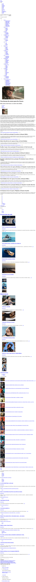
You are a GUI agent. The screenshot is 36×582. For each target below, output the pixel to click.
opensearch (1, 14)
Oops (3, 13)
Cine (2, 1)
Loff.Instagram (4, 372)
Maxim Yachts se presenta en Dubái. (8, 258)
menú (1, 2)
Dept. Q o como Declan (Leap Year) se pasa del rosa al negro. (11, 491)
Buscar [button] (10, 15)
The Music (3, 10)
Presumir (3, 5)
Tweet (3, 106)
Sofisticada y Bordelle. (6, 306)
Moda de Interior (4, 294)
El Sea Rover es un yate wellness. (8, 274)
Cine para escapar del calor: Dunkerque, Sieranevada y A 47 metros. (14, 448)
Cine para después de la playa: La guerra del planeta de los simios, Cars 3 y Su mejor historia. (18, 453)
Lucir (3, 4)
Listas (3, 212)
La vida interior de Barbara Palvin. (8, 337)
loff (1, 0)
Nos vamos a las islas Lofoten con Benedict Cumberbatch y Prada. (12, 534)
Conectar (3, 9)
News (3, 481)
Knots (3, 211)
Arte (2, 498)
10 (2, 202)
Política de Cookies (4, 572)
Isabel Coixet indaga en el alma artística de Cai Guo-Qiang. (13, 416)
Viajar (3, 7)
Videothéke (7, 76)
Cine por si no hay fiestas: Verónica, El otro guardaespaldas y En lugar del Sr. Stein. (16, 425)
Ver (0, 1)
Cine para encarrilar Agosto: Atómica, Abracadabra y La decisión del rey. (15, 439)
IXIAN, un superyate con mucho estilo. (9, 227)
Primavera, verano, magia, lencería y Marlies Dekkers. (12, 353)
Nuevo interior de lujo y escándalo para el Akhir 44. (11, 243)
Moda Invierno (4, 532)
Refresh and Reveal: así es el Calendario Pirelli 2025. (9, 551)
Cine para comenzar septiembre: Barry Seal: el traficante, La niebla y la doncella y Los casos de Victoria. (19, 420)
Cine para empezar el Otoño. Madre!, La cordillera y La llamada (14, 397)
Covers (3, 475)
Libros (3, 474)
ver (32, 246)
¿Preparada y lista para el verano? (8, 322)
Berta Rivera (4, 228)
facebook (3, 105)
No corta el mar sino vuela (6, 214)
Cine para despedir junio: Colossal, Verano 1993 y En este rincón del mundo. (16, 462)
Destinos (3, 531)
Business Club (4, 11)
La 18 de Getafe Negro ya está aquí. (6, 483)
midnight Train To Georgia (7, 14)
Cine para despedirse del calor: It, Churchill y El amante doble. (14, 411)
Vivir (3, 8)
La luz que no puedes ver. (4, 508)
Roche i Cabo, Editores (5, 567)
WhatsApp (3, 107)
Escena (3, 473)
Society (3, 12)
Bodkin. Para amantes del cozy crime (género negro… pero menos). (12, 515)
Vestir (3, 3)
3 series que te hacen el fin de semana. (7, 542)
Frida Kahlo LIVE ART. (4, 500)
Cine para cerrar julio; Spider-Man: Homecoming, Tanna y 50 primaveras (15, 444)
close (1, 18)
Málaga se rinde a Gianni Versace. (6, 525)
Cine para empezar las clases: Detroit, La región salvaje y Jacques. (14, 407)
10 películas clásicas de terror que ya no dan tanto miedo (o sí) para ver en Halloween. (17, 388)
